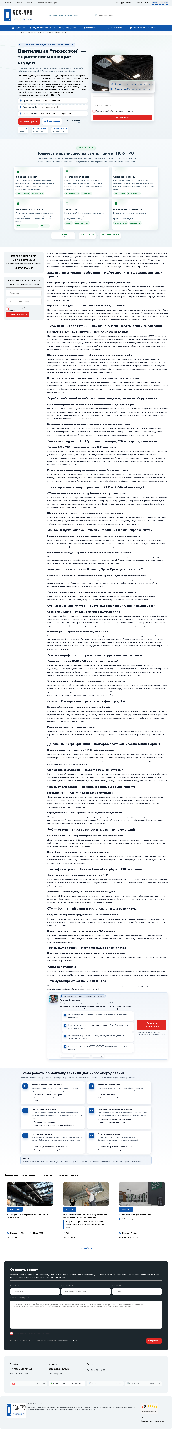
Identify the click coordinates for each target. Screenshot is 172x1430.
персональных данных (66, 1340)
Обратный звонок (160, 2)
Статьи (19, 2)
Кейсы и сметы (52, 121)
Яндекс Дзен (77, 1383)
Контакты (8, 2)
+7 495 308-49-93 (141, 3)
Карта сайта (145, 1417)
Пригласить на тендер (47, 2)
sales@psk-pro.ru (123, 3)
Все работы (86, 1248)
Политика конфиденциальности (153, 1421)
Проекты (29, 2)
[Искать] (96, 15)
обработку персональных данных (120, 111)
